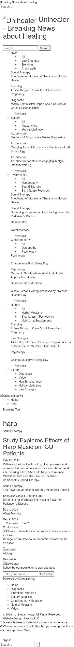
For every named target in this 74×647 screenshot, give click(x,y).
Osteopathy (28, 247)
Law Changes (30, 60)
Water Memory (20, 230)
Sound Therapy (20, 72)
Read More (23, 630)
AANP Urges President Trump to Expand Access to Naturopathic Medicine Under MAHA (41, 344)
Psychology (28, 251)
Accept (11, 630)
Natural (15, 305)
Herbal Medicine (31, 312)
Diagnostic (17, 100)
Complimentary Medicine (26, 283)
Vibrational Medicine (23, 593)
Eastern (16, 118)
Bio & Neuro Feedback (35, 190)
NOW (14, 53)
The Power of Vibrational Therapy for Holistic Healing (36, 490)
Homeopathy (29, 182)
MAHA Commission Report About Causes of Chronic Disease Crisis (38, 106)
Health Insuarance (30, 381)
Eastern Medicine (22, 597)
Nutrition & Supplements (36, 320)
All (23, 56)
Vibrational (19, 175)
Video (22, 377)
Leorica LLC (31, 618)
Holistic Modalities (30, 385)
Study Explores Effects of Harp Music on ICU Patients (36, 446)
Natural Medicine (21, 604)
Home (14, 585)
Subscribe (46, 574)
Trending (27, 64)
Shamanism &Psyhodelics (37, 316)
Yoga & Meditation (32, 129)
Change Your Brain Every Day (29, 263)
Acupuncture (29, 125)
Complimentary (20, 240)
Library (15, 370)
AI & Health (28, 68)
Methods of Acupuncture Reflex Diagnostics (38, 137)
